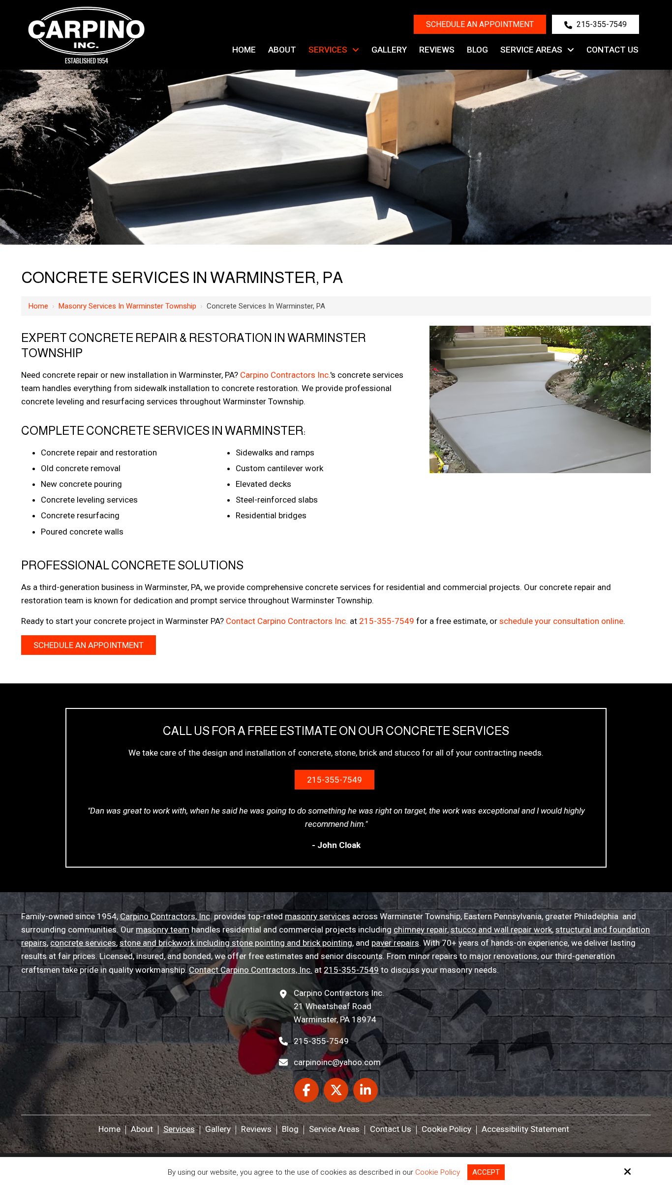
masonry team (162, 929)
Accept (486, 1172)
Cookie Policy (437, 1172)
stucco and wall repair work (501, 929)
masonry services (317, 916)
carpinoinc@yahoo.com (337, 1062)
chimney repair (420, 929)
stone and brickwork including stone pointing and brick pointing (236, 943)
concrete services (83, 943)
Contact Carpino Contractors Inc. (287, 621)
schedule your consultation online (561, 621)
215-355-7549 (601, 24)
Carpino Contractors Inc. (285, 375)
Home (38, 306)
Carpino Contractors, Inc (165, 916)
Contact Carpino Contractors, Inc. (250, 970)
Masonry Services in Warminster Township (127, 306)
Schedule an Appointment (480, 24)
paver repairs (395, 943)
